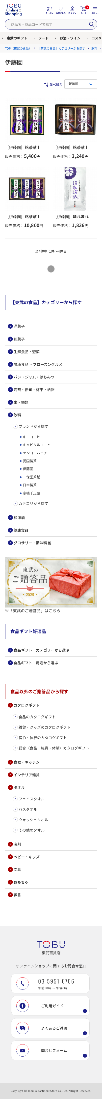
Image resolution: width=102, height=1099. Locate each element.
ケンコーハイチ (34, 452)
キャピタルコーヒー (38, 444)
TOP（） (18, 48)
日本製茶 (29, 484)
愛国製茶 (29, 460)
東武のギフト (17, 37)
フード (43, 37)
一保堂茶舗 (31, 476)
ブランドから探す (33, 426)
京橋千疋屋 (31, 493)
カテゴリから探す (33, 503)
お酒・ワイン (70, 37)
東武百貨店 (51, 952)
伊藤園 (27, 468)
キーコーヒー (33, 436)
